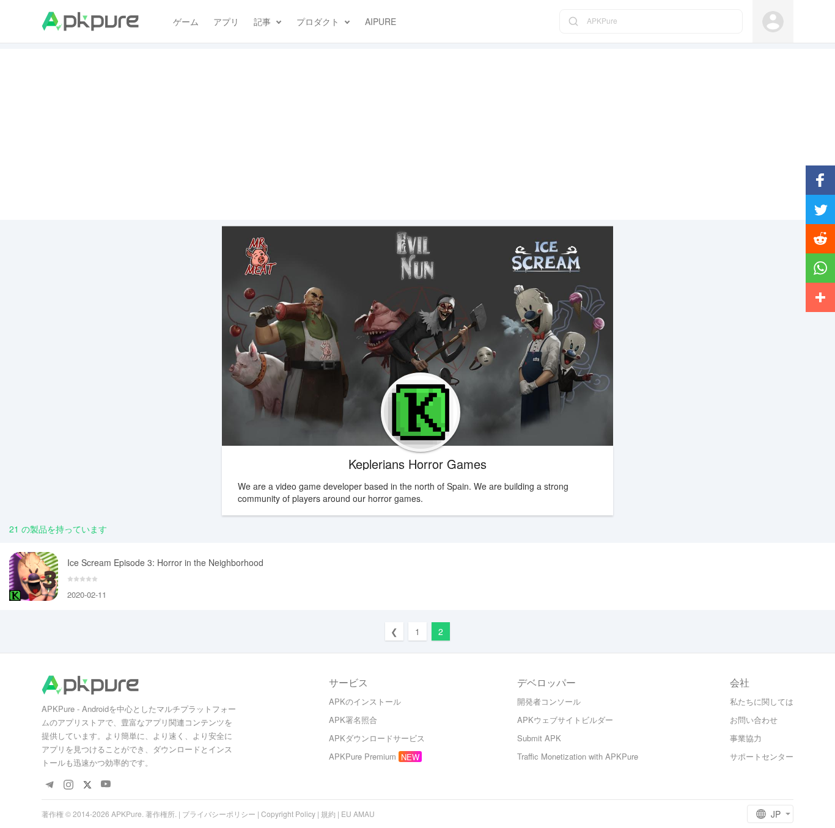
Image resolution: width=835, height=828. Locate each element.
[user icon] (773, 21)
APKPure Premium (362, 756)
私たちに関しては (761, 701)
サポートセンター (761, 756)
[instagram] (68, 784)
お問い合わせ (754, 719)
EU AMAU (358, 813)
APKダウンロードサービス (377, 738)
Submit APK (539, 738)
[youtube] (106, 784)
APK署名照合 (353, 719)
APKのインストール (365, 701)
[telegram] (49, 784)
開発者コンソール (549, 701)
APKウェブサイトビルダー (565, 719)
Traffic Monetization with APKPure (577, 756)
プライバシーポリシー (219, 813)
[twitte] (87, 784)
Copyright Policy (288, 813)
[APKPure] (90, 21)
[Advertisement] (417, 134)
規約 (328, 813)
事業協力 (746, 738)
